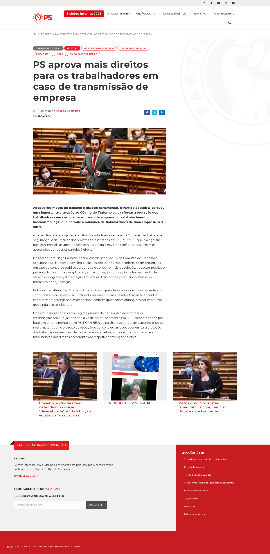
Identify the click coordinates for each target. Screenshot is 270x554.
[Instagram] (226, 3)
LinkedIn (162, 112)
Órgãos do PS (145, 13)
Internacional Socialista (196, 490)
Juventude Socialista (194, 466)
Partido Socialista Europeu (198, 474)
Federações (189, 506)
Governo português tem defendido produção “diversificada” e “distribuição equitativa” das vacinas (65, 409)
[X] (211, 3)
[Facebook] (204, 3)
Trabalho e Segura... (48, 48)
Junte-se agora (24, 475)
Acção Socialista (68, 111)
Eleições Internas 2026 (84, 13)
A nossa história (118, 13)
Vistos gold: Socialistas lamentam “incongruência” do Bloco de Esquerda (202, 407)
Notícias (200, 13)
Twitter (154, 112)
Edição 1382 (43, 54)
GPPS (60, 54)
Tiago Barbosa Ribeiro (83, 54)
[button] (230, 22)
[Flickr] (233, 3)
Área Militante (224, 13)
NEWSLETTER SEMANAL (131, 403)
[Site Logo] (43, 17)
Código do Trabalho (133, 48)
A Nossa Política (174, 13)
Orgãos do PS (191, 498)
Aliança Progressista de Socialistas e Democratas (209, 482)
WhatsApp (53, 489)
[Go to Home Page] (35, 34)
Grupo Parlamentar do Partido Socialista (205, 459)
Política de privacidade (195, 514)
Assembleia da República (99, 48)
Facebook (147, 112)
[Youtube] (218, 3)
